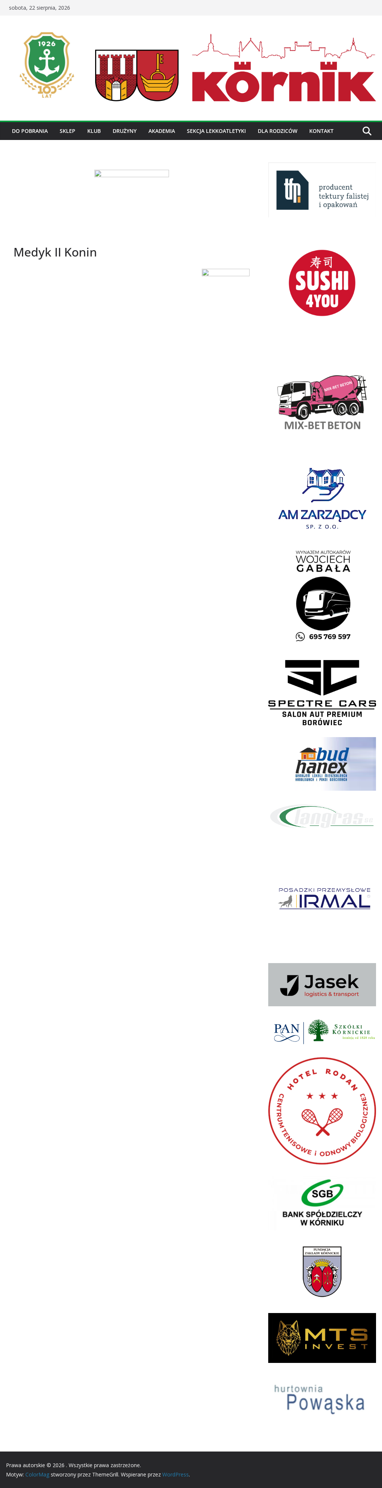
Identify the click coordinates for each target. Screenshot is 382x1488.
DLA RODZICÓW (277, 130)
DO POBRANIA (30, 130)
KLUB (94, 130)
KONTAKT (321, 130)
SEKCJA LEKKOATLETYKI (216, 130)
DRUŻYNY (125, 130)
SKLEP (67, 130)
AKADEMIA (161, 130)
